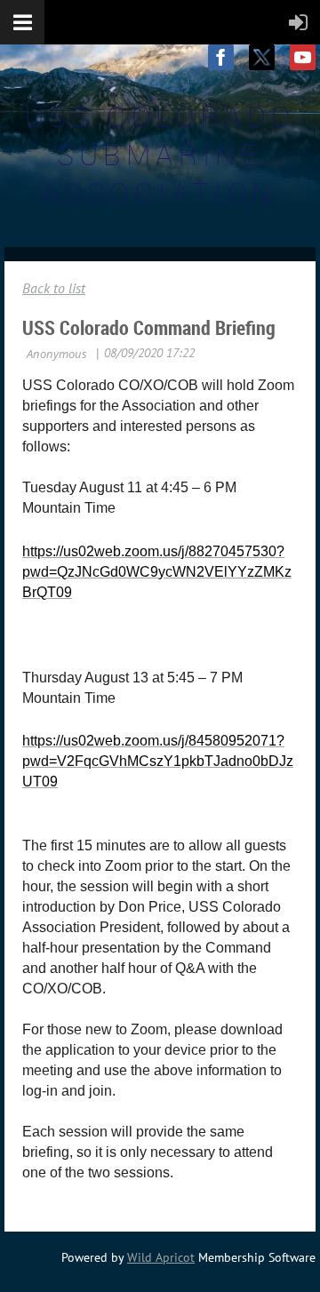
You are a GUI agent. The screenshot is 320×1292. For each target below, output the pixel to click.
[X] (262, 57)
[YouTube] (303, 57)
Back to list (53, 288)
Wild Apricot (161, 1257)
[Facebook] (221, 57)
